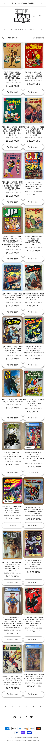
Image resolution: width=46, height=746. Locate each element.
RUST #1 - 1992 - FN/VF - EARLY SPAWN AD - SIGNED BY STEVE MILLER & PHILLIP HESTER (12, 566)
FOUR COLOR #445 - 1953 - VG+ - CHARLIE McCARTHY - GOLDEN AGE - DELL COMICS (34, 75)
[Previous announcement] (5, 3)
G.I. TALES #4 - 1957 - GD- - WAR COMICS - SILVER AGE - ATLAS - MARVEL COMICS (34, 186)
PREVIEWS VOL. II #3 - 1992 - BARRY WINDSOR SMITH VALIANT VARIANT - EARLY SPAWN (34, 510)
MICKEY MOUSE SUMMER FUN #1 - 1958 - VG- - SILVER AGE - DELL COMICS (33, 403)
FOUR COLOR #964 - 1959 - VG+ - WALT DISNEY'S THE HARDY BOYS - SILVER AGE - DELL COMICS (33, 131)
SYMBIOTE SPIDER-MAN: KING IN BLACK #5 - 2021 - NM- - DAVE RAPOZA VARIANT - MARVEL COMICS (33, 621)
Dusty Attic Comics (22, 737)
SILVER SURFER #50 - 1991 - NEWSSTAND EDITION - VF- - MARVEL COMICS (33, 563)
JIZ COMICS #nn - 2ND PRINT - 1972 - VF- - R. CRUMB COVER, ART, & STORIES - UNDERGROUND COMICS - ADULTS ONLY (12, 242)
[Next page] (40, 706)
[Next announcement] (41, 3)
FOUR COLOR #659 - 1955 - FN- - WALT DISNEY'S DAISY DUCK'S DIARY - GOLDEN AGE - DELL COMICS (12, 131)
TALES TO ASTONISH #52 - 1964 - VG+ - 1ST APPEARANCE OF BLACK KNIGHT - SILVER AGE (12, 679)
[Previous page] (6, 706)
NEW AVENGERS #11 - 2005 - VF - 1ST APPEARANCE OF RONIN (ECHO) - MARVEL (12, 456)
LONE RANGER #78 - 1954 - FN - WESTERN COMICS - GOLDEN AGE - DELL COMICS (33, 297)
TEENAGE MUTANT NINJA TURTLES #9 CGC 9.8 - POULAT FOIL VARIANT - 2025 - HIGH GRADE (33, 677)
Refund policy (20, 740)
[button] (5, 16)
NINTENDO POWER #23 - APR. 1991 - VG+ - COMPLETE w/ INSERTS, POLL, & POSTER (12, 509)
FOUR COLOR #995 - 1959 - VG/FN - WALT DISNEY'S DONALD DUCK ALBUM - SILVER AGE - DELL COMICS (12, 186)
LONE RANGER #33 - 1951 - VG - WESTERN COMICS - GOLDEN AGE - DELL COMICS (12, 297)
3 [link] (26, 706)
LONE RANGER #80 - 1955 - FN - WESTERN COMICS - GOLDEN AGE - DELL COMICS (12, 350)
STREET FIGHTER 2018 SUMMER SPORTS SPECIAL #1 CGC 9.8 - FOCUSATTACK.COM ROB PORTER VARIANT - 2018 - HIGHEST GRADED (12, 622)
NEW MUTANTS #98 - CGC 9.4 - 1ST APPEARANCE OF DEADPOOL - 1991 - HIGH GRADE (33, 457)
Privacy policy (33, 740)
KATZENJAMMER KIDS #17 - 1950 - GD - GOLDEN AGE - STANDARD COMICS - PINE (34, 241)
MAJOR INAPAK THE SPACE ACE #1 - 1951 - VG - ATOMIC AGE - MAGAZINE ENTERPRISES (34, 350)
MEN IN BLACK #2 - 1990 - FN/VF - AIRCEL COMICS (12, 401)
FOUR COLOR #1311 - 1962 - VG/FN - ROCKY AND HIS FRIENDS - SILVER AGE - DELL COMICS (12, 76)
